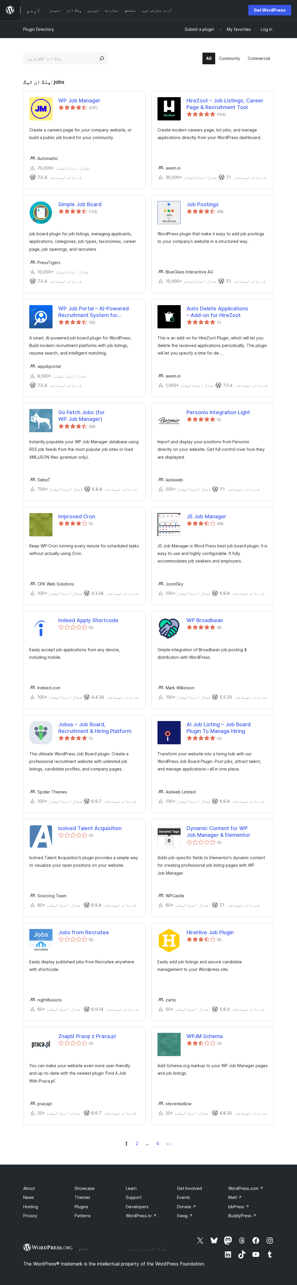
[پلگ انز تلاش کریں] (102, 58)
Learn (131, 1188)
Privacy (30, 1215)
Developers (137, 1206)
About (29, 1188)
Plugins (81, 1206)
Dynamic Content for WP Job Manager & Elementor (218, 831)
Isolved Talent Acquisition (90, 828)
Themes (82, 1197)
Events (183, 1197)
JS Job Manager (206, 516)
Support (134, 1197)
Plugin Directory (38, 29)
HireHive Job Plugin (210, 932)
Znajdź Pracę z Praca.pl (87, 1036)
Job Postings (202, 204)
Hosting (30, 1206)
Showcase (85, 1188)
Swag (185, 1215)
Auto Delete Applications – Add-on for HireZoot (217, 311)
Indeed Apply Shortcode (88, 620)
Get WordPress (270, 10)
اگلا (169, 1143)
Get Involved (189, 1188)
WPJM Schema (204, 1036)
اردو (83, 1248)
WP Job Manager (79, 100)
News (28, 1197)
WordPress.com (245, 1188)
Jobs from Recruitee (83, 932)
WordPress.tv (141, 1215)
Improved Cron (76, 516)
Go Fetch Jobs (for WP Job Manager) (81, 415)
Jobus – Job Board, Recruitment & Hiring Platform (94, 727)
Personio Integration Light (218, 412)
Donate (186, 1206)
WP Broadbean (204, 620)
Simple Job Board (80, 204)
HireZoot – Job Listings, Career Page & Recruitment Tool (224, 103)
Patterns (83, 1215)
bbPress (238, 1206)
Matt (235, 1197)
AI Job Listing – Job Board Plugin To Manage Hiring (218, 727)
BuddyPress (242, 1215)
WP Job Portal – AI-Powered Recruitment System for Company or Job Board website (97, 312)
